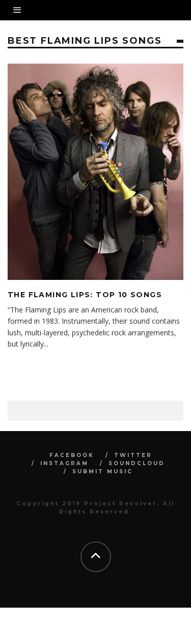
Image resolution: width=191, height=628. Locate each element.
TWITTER (133, 455)
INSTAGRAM (64, 463)
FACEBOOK (71, 455)
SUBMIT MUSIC (102, 471)
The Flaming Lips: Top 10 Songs (85, 294)
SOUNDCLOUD (136, 463)
